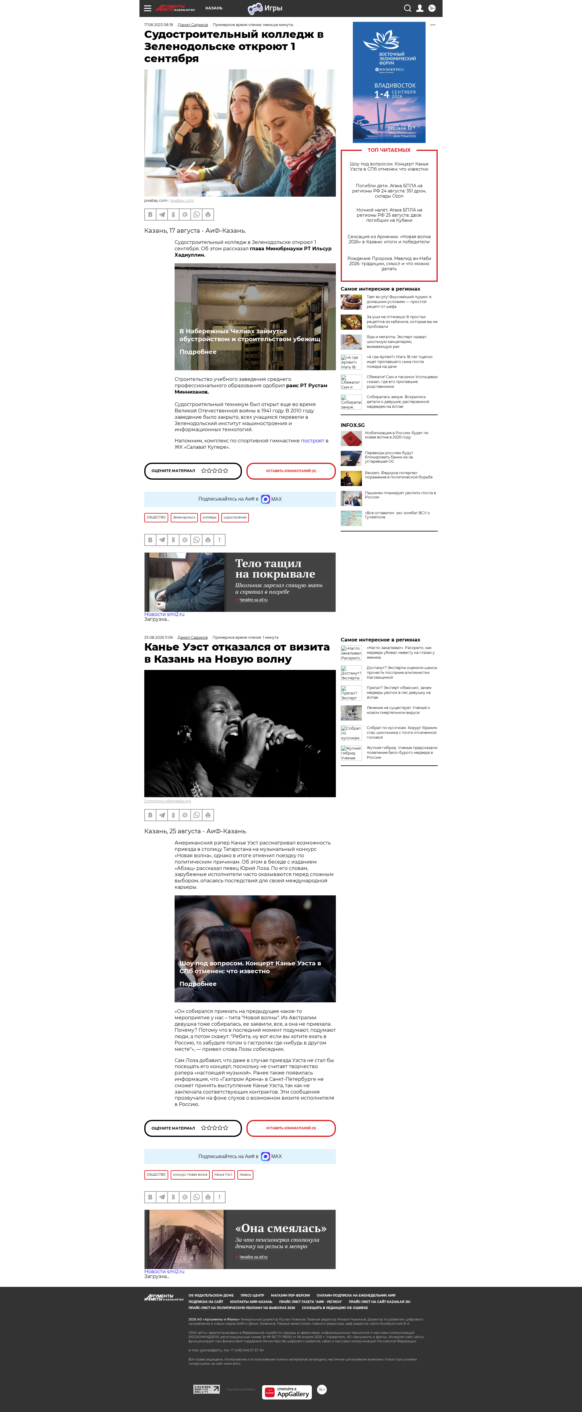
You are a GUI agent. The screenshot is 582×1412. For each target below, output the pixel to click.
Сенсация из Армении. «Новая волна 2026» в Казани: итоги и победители (389, 239)
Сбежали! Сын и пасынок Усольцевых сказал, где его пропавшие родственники (402, 382)
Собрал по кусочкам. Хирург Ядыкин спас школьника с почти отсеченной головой (402, 732)
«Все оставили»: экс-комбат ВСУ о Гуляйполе (397, 515)
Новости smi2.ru (164, 614)
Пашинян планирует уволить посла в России (400, 495)
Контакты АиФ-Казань (251, 1302)
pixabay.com (182, 200)
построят (312, 441)
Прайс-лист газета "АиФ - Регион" (310, 1302)
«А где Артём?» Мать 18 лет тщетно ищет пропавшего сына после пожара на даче (400, 362)
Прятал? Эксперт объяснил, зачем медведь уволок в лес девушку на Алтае (399, 692)
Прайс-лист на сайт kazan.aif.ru (379, 1302)
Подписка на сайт (206, 1302)
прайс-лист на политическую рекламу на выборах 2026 (242, 1308)
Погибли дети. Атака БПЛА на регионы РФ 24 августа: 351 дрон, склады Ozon (389, 191)
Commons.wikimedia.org (167, 801)
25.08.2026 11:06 (158, 637)
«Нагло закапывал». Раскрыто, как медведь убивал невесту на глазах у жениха (401, 652)
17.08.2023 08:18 (158, 24)
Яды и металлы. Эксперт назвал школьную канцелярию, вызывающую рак (396, 342)
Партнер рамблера (240, 1389)
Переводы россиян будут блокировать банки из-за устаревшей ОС (389, 457)
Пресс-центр (252, 1295)
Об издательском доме (211, 1295)
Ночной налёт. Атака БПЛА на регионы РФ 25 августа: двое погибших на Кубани (389, 215)
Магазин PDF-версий (290, 1295)
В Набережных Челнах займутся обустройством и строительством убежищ (249, 335)
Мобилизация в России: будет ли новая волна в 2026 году (396, 435)
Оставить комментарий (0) (291, 471)
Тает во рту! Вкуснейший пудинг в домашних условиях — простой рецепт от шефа (399, 302)
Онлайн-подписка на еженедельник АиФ (356, 1295)
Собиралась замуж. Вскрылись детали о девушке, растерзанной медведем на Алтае (398, 402)
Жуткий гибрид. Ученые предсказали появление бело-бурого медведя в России (402, 752)
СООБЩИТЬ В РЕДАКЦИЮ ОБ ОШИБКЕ (335, 1308)
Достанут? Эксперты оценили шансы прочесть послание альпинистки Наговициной (402, 672)
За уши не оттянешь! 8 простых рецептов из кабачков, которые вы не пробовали (402, 322)
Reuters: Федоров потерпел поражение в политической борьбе (399, 475)
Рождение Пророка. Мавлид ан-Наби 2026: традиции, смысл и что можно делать (389, 263)
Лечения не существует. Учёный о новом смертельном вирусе (398, 710)
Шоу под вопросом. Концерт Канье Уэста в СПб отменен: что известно (389, 167)
